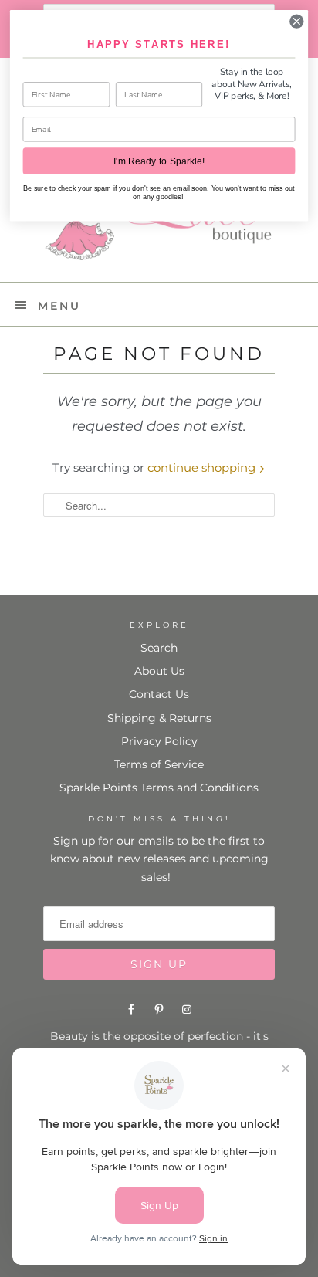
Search (159, 648)
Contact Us (159, 694)
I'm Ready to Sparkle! (159, 161)
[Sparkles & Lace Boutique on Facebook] (131, 1010)
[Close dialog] (296, 21)
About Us (159, 671)
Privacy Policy (159, 741)
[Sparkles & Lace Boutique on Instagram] (187, 1010)
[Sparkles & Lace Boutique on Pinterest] (159, 1010)
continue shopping (203, 467)
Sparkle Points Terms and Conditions (159, 787)
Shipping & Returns (159, 718)
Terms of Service (159, 764)
